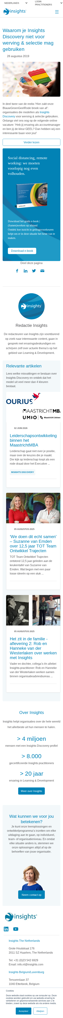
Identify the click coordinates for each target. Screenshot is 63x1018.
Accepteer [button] (23, 1010)
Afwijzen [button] (40, 1010)
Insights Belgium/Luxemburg (26, 972)
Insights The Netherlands (24, 940)
